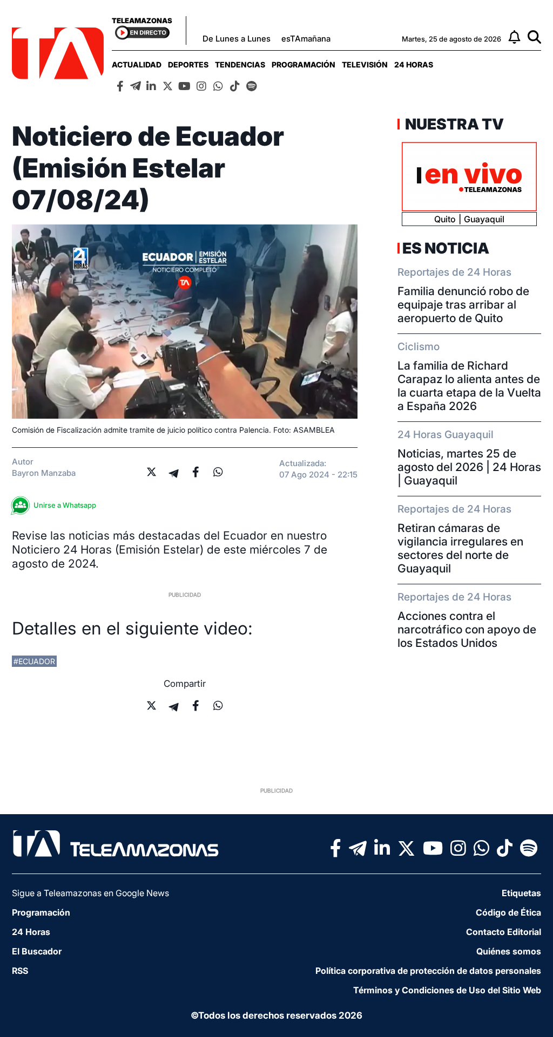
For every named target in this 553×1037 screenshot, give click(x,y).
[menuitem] (136, 64)
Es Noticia (445, 248)
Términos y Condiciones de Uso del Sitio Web (447, 990)
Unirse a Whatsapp (64, 505)
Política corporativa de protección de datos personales (428, 970)
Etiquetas (521, 893)
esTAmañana (306, 38)
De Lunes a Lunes (237, 38)
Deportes (188, 64)
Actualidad (136, 64)
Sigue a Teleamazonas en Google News (90, 893)
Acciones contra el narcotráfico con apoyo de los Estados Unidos (466, 629)
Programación (303, 64)
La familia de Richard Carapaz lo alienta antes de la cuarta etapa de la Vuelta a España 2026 (469, 386)
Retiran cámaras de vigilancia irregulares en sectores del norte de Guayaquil (460, 548)
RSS (20, 970)
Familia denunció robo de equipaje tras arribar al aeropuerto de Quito (463, 304)
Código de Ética (508, 912)
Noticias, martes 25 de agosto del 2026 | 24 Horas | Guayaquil (469, 467)
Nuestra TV (453, 124)
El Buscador (37, 951)
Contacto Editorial (503, 931)
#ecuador (34, 661)
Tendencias (240, 64)
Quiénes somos (508, 951)
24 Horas (413, 64)
